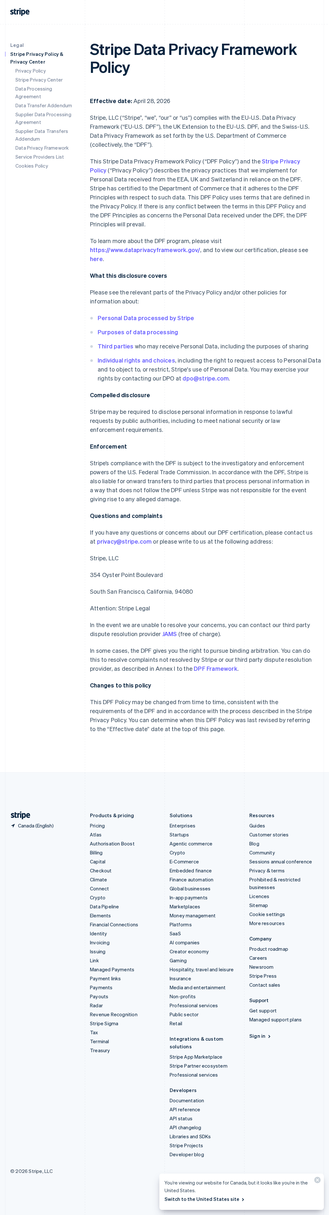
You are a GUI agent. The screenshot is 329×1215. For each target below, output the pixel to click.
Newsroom (261, 967)
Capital (97, 861)
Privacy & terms (267, 870)
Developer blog (187, 1154)
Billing (96, 852)
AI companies (185, 942)
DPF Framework (214, 668)
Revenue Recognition (114, 1014)
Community (262, 852)
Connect (99, 888)
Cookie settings (267, 914)
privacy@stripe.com (124, 541)
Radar (96, 1005)
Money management (193, 915)
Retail (176, 1023)
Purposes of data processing (138, 332)
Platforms (181, 924)
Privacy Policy (30, 70)
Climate (98, 879)
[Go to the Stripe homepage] (18, 815)
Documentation (187, 1100)
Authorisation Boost (112, 843)
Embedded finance (191, 870)
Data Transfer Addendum (43, 105)
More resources (267, 923)
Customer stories (269, 834)
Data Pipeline (104, 906)
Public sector (184, 1014)
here (96, 258)
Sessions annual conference (280, 861)
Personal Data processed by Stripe (146, 317)
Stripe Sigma (104, 1023)
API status (181, 1118)
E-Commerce (184, 861)
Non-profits (183, 996)
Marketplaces (185, 906)
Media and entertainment (198, 987)
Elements (100, 915)
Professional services (194, 1005)
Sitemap (258, 905)
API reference (185, 1109)
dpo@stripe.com (205, 378)
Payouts (99, 996)
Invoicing (100, 942)
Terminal (99, 1041)
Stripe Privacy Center (39, 79)
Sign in (257, 1036)
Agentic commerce (191, 843)
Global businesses (190, 888)
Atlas (96, 834)
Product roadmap (268, 949)
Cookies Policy (31, 165)
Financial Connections (114, 924)
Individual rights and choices (136, 360)
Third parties (116, 346)
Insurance (180, 978)
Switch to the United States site (201, 1199)
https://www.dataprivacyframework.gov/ (145, 249)
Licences (259, 896)
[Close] (316, 1181)
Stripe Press (263, 976)
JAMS (169, 633)
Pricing (97, 825)
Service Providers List (39, 156)
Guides (257, 825)
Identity (98, 933)
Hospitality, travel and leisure (202, 969)
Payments (101, 987)
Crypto (97, 897)
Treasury (100, 1050)
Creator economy (189, 951)
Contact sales (264, 985)
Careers (258, 958)
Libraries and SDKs (190, 1136)
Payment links (105, 978)
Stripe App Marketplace (196, 1056)
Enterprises (182, 825)
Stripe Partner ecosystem (198, 1065)
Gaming (178, 960)
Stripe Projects (186, 1145)
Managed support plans (275, 1019)
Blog (254, 843)
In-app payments (189, 897)
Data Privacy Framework (42, 147)
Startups (179, 834)
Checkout (101, 870)
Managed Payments (112, 969)
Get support (263, 1010)
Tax (94, 1032)
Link (94, 960)
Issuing (97, 951)
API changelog (185, 1127)
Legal (17, 45)
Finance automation (192, 879)
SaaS (175, 933)
